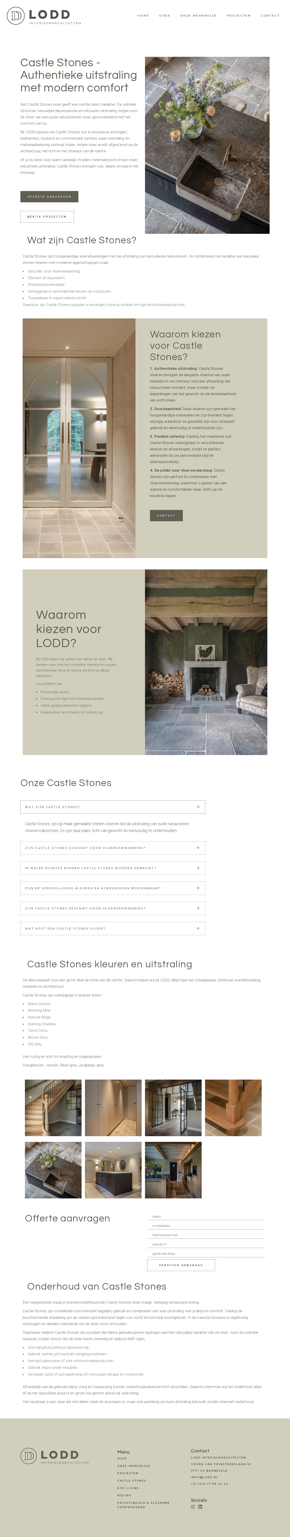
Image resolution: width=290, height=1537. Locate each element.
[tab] (112, 807)
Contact (270, 15)
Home (144, 15)
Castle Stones (131, 1480)
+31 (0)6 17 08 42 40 (209, 1483)
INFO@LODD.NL (204, 1477)
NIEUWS (124, 1495)
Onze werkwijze (198, 15)
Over (164, 15)
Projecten (239, 15)
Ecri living (128, 1488)
